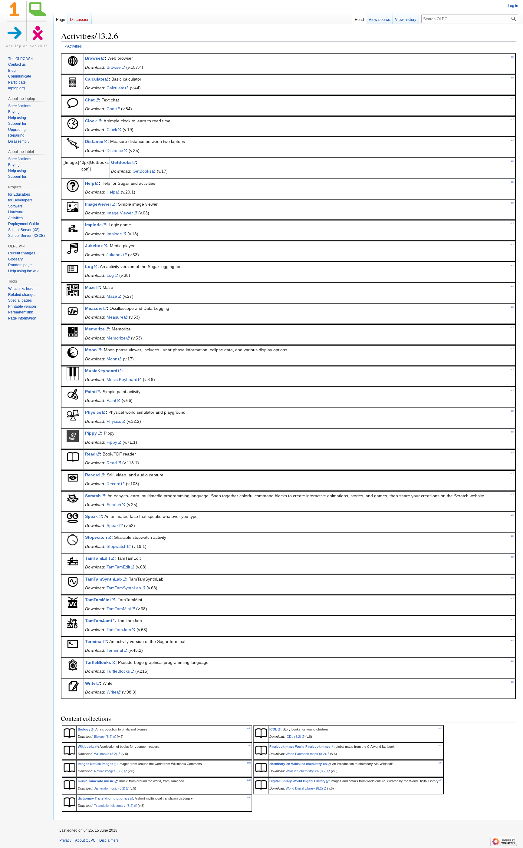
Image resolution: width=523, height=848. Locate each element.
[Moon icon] (73, 352)
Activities (74, 46)
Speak (91, 516)
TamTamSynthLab (103, 579)
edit (512, 56)
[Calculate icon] (73, 81)
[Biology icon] (69, 732)
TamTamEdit (97, 558)
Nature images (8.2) (108, 771)
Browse (92, 58)
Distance (94, 141)
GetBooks (121, 162)
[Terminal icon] (73, 643)
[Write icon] (73, 685)
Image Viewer (120, 212)
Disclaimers (109, 840)
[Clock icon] (73, 123)
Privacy (65, 840)
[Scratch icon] (73, 497)
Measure (94, 308)
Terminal (94, 641)
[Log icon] (73, 269)
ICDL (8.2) (293, 736)
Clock (91, 120)
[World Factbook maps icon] (261, 750)
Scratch (93, 495)
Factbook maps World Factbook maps (299, 746)
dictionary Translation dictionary (104, 798)
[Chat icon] (73, 102)
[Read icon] (73, 456)
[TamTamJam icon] (73, 623)
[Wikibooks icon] (69, 750)
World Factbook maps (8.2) (306, 754)
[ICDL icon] (261, 732)
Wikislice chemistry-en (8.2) (306, 771)
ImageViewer (98, 204)
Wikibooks (86, 746)
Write (90, 683)
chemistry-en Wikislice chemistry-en (298, 764)
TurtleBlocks (98, 662)
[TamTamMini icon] (73, 602)
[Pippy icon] (73, 435)
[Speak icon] (73, 518)
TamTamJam (97, 620)
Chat (90, 100)
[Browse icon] (73, 60)
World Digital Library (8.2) (304, 788)
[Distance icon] (73, 143)
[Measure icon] (73, 310)
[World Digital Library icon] (261, 784)
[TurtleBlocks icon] (73, 664)
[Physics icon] (73, 414)
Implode (93, 224)
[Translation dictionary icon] (69, 801)
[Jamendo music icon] (69, 784)
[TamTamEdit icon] (73, 560)
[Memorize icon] (73, 331)
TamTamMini (98, 599)
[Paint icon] (73, 393)
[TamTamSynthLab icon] (73, 581)
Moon (91, 349)
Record (92, 474)
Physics (93, 412)
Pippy (91, 433)
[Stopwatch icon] (73, 539)
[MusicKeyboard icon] (73, 373)
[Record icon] (73, 477)
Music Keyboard (122, 379)
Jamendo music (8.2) (109, 788)
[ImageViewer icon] (73, 206)
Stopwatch (96, 537)
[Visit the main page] (26, 24)
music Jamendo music (96, 781)
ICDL (273, 729)
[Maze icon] (73, 289)
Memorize (95, 328)
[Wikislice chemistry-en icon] (261, 767)
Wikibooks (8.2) (105, 754)
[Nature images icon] (69, 767)
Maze (90, 287)
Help (89, 183)
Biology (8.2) (103, 736)
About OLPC (85, 840)
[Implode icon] (73, 227)
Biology (84, 729)
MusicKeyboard (101, 370)
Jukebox (94, 245)
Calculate (94, 79)
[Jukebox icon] (73, 248)
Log (89, 266)
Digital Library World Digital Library (297, 781)
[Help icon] (73, 185)
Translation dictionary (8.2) (113, 805)
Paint (90, 391)
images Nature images (95, 764)
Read (90, 454)
